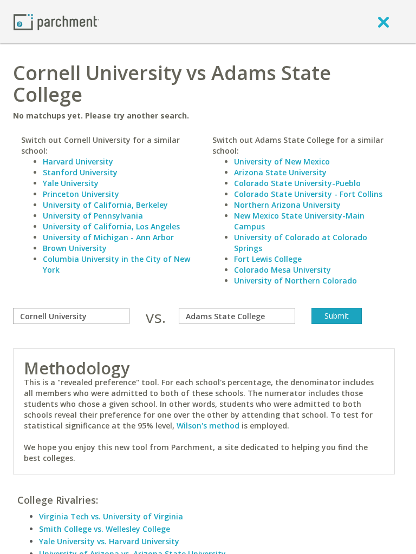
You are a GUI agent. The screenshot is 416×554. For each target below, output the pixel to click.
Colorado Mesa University (282, 270)
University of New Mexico (282, 161)
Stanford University (80, 172)
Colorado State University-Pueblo (297, 183)
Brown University (75, 248)
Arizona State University (280, 172)
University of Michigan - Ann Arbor (108, 237)
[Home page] (56, 21)
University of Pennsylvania (93, 215)
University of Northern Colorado (295, 280)
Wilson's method (208, 425)
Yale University (71, 183)
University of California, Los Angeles (111, 226)
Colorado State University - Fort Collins (308, 194)
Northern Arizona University (287, 205)
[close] (383, 21)
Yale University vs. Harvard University (109, 541)
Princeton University (81, 194)
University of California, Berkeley (105, 205)
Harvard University (78, 161)
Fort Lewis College (268, 259)
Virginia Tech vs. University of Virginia (111, 516)
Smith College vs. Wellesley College (104, 529)
